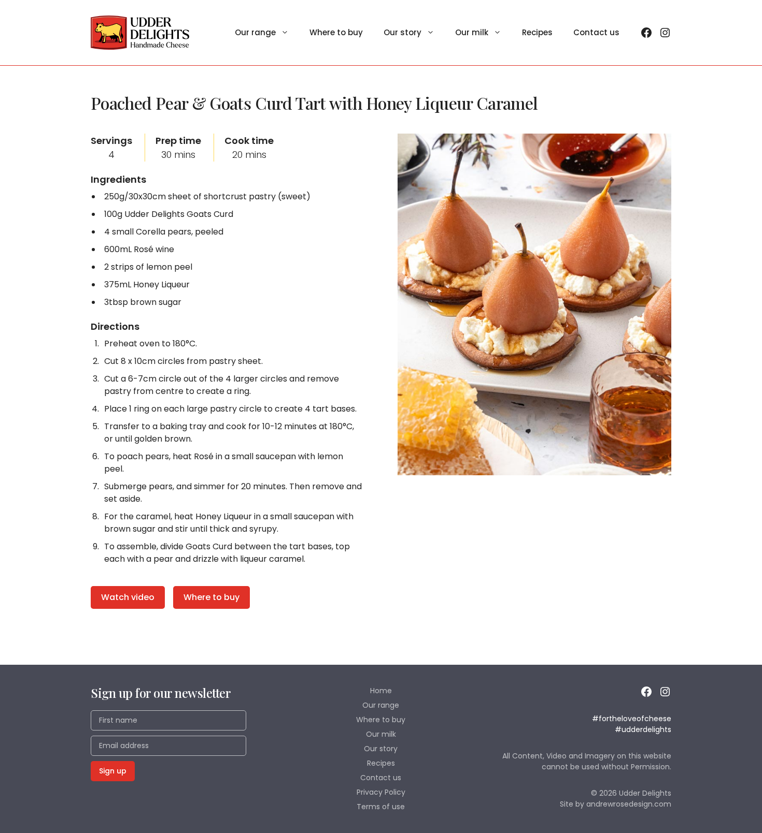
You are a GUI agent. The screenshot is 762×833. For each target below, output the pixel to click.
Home (381, 690)
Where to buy (336, 32)
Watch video (127, 597)
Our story (402, 32)
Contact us (596, 32)
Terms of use (381, 806)
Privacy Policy (381, 792)
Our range (255, 32)
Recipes (537, 32)
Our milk (471, 32)
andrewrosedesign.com (628, 804)
